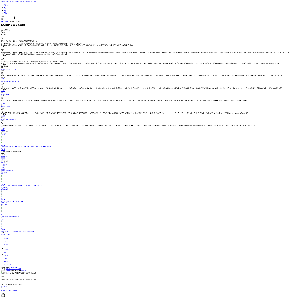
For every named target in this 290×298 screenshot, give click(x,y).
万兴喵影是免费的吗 (6, 106)
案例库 (5, 9)
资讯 (5, 10)
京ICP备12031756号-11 (7, 286)
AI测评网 (6, 13)
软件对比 (13, 269)
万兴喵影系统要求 (5, 94)
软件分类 (6, 5)
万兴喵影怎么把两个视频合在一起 (10, 81)
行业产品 (18, 269)
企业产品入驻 (14, 267)
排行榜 (5, 7)
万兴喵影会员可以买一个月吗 (8, 69)
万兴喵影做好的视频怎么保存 (8, 119)
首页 (5, 4)
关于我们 (8, 270)
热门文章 (8, 269)
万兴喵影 (5, 21)
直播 (5, 12)
